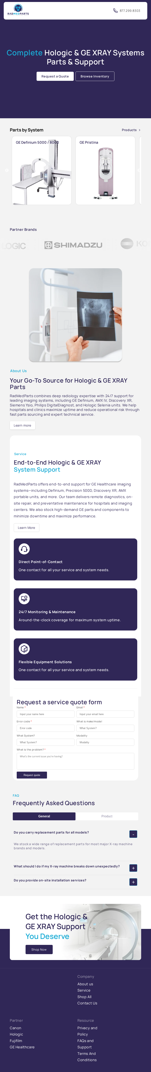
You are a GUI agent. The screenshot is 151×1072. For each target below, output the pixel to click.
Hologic (16, 1034)
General (44, 816)
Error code (24, 721)
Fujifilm (16, 1040)
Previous (7, 170)
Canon (15, 1027)
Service (83, 990)
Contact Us (87, 1003)
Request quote (32, 775)
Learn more (22, 425)
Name (21, 707)
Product (106, 816)
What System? (26, 735)
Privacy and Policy (87, 1031)
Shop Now (39, 949)
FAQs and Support (85, 1043)
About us (85, 984)
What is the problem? (31, 749)
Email (80, 707)
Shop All (84, 996)
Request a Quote (55, 76)
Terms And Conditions (87, 1056)
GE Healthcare (22, 1047)
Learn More (26, 527)
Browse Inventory (95, 76)
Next (139, 170)
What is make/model (89, 721)
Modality (81, 735)
